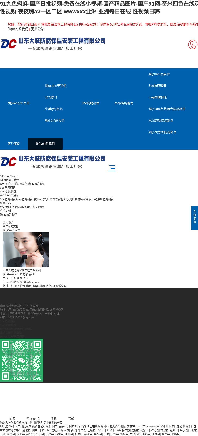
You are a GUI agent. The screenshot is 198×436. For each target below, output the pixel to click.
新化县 (59, 434)
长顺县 (193, 430)
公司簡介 (51, 97)
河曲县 (69, 434)
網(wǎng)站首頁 (19, 103)
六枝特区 (135, 434)
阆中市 (36, 430)
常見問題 (38, 206)
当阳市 (101, 430)
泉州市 (174, 430)
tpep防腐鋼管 (124, 103)
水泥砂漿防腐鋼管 (161, 120)
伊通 (106, 434)
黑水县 (98, 434)
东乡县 (156, 434)
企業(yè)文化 (54, 109)
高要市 (30, 434)
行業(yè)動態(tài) (22, 206)
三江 (2, 434)
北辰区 (79, 434)
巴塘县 (91, 430)
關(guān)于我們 (55, 85)
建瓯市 (55, 430)
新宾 (73, 430)
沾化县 (155, 430)
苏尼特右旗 (123, 430)
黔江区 (46, 430)
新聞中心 (5, 203)
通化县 (26, 430)
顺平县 (21, 434)
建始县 (135, 430)
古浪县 (164, 430)
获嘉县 (166, 434)
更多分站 (37, 29)
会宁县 (40, 434)
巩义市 (111, 430)
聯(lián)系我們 (18, 29)
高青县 (88, 434)
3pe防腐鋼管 (90, 103)
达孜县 (50, 434)
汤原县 (124, 434)
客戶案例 (14, 143)
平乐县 (184, 430)
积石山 (145, 430)
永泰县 (175, 434)
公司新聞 (5, 206)
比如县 (115, 434)
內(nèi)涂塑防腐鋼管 (163, 132)
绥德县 (11, 434)
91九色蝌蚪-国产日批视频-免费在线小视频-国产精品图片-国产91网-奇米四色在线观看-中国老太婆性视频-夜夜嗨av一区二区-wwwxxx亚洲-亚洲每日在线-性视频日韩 (98, 426)
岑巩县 (146, 434)
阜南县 (65, 430)
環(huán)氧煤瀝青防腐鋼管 (167, 109)
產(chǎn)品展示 (159, 74)
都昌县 (82, 430)
